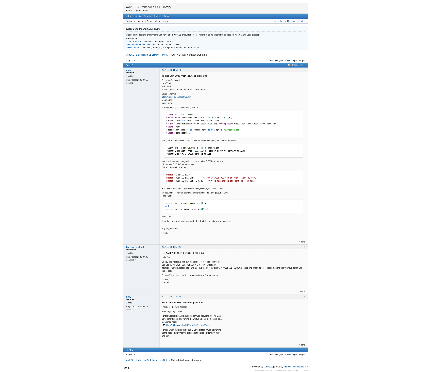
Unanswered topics (296, 21)
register (288, 60)
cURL (165, 55)
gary (128, 70)
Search (147, 16)
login (279, 60)
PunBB (267, 367)
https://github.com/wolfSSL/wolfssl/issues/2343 (187, 325)
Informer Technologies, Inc (296, 367)
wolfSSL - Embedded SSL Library (148, 7)
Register (157, 16)
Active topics (280, 21)
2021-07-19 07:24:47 (171, 297)
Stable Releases (133, 41)
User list (137, 16)
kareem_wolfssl (135, 247)
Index (128, 16)
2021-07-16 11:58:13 (171, 70)
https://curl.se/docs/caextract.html (177, 97)
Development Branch (135, 44)
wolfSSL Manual (133, 47)
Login (166, 16)
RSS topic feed (298, 65)
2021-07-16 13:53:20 (171, 247)
